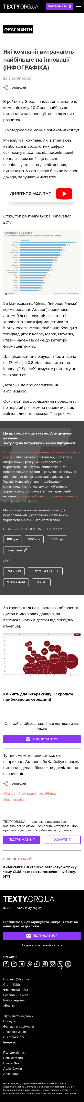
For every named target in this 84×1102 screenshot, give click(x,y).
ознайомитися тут (63, 130)
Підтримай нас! (14, 1053)
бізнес (10, 794)
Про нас (9, 979)
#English (9, 1006)
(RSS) (16, 985)
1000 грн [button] (57, 539)
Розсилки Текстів (16, 995)
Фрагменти (11, 990)
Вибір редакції (14, 1000)
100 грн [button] (12, 539)
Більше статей (17, 859)
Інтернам (10, 1042)
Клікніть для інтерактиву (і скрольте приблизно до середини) (38, 697)
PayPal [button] (41, 582)
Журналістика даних (18, 1016)
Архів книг (11, 1074)
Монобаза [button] (16, 582)
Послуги (9, 1021)
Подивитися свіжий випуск (42, 945)
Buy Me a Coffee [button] (45, 571)
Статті (7, 985)
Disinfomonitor (13, 1037)
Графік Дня (11, 1063)
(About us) (23, 979)
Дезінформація (14, 1032)
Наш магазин (13, 1058)
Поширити (17, 88)
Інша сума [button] (14, 550)
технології (28, 794)
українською (32, 1090)
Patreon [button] (14, 571)
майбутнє (48, 794)
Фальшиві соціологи (18, 1026)
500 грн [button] (34, 539)
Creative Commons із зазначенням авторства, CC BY (44, 1086)
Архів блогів (12, 1069)
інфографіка (15, 800)
